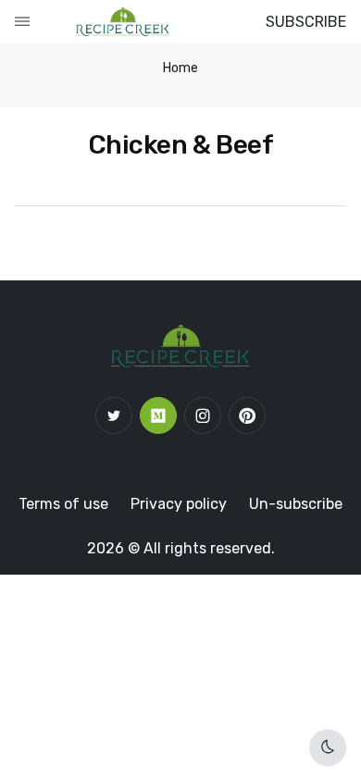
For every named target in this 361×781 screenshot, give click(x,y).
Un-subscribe (295, 504)
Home (180, 68)
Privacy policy (179, 504)
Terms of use (63, 504)
